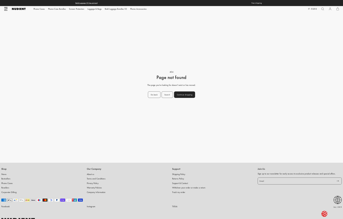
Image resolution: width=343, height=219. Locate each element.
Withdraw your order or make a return (189, 187)
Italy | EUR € (337, 207)
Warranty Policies (94, 187)
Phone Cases (39, 9)
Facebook (5, 206)
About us (90, 174)
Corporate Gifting (8, 192)
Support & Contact (180, 183)
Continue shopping (184, 94)
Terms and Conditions (96, 178)
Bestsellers (5, 178)
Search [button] (167, 94)
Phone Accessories (138, 9)
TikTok (174, 206)
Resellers (5, 187)
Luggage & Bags (94, 9)
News (3, 174)
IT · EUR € (312, 9)
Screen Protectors (76, 9)
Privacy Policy (92, 183)
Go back (154, 94)
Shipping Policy (178, 174)
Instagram (91, 206)
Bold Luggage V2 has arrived (86, 3)
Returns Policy (178, 178)
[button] (6, 9)
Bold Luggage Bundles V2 (116, 9)
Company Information (96, 192)
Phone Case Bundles (57, 9)
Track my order (178, 192)
